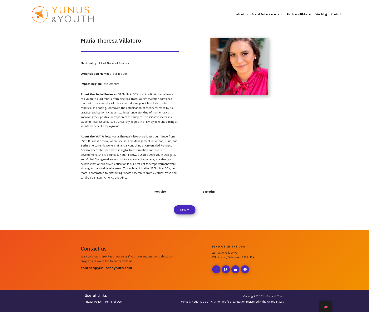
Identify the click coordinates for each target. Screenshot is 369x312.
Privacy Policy (93, 301)
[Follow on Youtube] (245, 269)
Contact (336, 14)
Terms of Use (113, 301)
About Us (242, 14)
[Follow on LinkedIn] (235, 269)
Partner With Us (297, 14)
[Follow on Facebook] (216, 269)
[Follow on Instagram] (226, 269)
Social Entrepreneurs (265, 14)
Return (184, 210)
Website (160, 191)
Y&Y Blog (321, 14)
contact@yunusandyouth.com (106, 268)
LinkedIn (209, 191)
